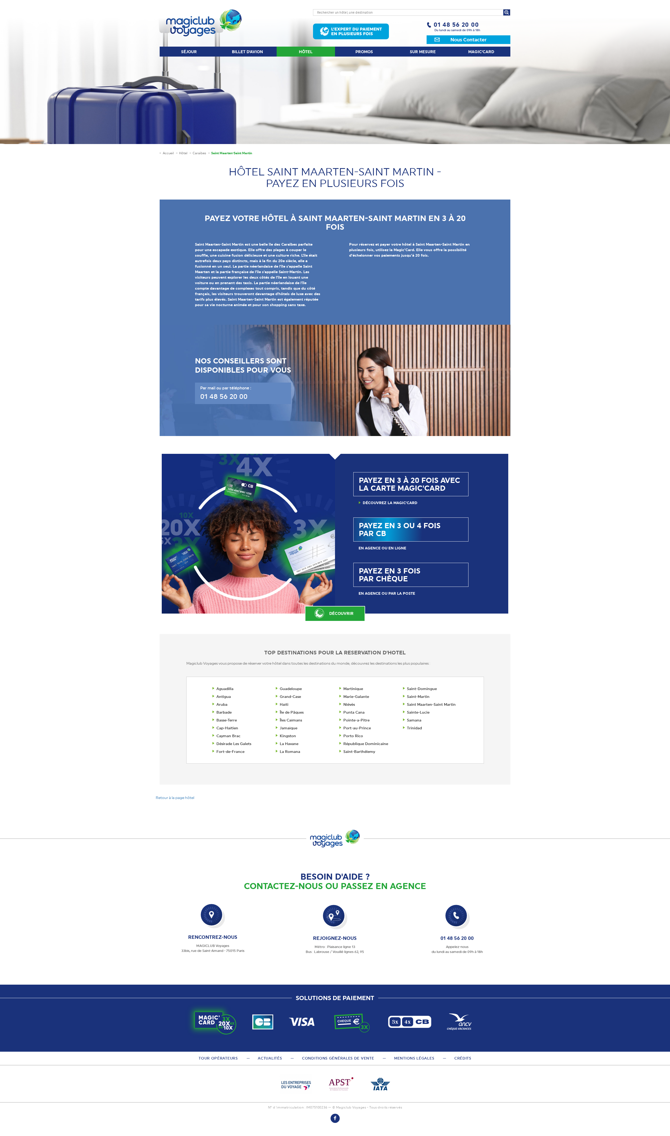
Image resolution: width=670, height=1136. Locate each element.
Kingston (288, 736)
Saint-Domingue (422, 689)
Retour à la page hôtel (175, 798)
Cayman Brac (228, 736)
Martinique (353, 689)
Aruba (221, 704)
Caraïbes (199, 153)
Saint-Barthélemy (359, 751)
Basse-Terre (226, 720)
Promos (364, 51)
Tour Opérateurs (218, 1058)
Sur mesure (423, 51)
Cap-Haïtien (227, 728)
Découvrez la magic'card (390, 503)
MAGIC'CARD (481, 51)
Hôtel (305, 51)
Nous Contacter (468, 39)
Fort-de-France (230, 751)
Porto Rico (353, 736)
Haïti (284, 704)
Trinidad (414, 728)
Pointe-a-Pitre (356, 720)
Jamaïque (288, 728)
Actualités (270, 1058)
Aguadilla (224, 689)
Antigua (223, 696)
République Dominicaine (365, 744)
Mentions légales (414, 1058)
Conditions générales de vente (338, 1058)
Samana (414, 720)
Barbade (224, 712)
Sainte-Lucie (418, 712)
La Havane (289, 744)
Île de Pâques (292, 712)
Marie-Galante (356, 696)
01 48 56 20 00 (456, 24)
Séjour (189, 51)
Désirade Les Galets (233, 744)
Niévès (349, 704)
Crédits (462, 1058)
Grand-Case (290, 696)
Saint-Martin (418, 696)
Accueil (168, 153)
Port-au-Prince (357, 728)
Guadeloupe (291, 689)
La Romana (290, 751)
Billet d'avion (247, 51)
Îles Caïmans (291, 720)
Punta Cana (354, 712)
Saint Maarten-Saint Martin (431, 704)
